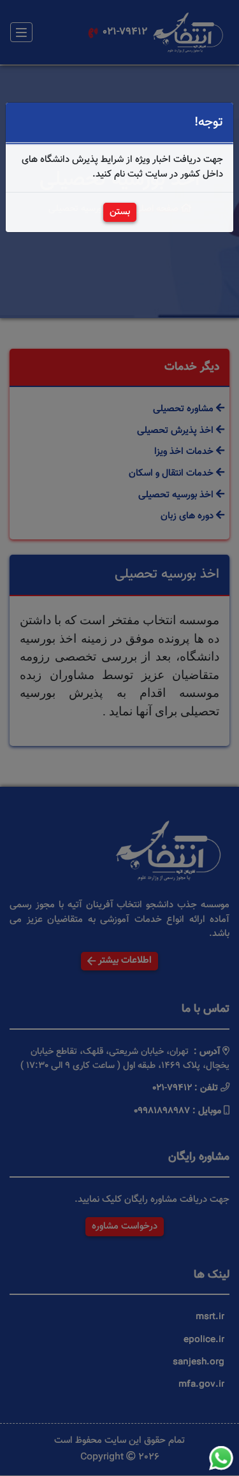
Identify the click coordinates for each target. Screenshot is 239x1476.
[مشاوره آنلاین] (221, 1458)
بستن (120, 212)
